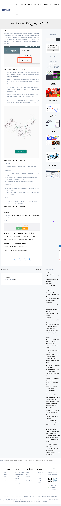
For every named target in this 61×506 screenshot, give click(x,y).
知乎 (27, 474)
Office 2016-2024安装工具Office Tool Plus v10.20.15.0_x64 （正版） (51, 393)
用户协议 (39, 480)
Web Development (19, 474)
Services (6, 474)
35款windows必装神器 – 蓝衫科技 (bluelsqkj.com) (15, 243)
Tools (5, 480)
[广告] (53, 157)
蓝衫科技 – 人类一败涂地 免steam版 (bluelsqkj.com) (15, 246)
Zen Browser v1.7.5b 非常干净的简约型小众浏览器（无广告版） (52, 412)
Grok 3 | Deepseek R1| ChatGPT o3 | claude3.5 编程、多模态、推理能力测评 (53, 431)
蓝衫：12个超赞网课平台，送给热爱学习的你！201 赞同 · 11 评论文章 (19, 236)
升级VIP (25, 228)
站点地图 (39, 478)
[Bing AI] (53, 140)
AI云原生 (51, 460)
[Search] (58, 39)
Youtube (27, 485)
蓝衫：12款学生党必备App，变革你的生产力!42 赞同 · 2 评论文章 (18, 239)
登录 (15, 279)
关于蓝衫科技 (40, 472)
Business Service (18, 484)
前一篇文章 (4, 269)
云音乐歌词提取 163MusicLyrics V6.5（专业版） (52, 305)
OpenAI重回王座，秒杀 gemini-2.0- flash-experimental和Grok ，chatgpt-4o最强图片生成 (53, 326)
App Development (18, 476)
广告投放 (39, 476)
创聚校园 (26, 460)
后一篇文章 (39, 269)
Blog (5, 476)
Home (5, 472)
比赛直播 (53, 84)
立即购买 (18, 228)
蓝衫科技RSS (29, 480)
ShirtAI (53, 131)
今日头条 (28, 478)
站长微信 (39, 474)
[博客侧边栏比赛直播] (53, 92)
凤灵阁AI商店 (53, 101)
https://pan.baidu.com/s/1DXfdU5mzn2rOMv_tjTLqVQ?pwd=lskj (25, 215)
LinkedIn (27, 482)
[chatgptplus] (53, 75)
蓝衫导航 (7, 460)
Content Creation (18, 482)
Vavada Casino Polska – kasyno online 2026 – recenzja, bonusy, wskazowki (53, 275)
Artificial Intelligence (19, 472)
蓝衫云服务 (52, 165)
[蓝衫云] (53, 173)
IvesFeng (20, 460)
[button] (25, 4)
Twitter (27, 484)
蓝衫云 (11, 460)
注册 (55, 64)
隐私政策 (39, 482)
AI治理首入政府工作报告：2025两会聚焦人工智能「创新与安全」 (52, 360)
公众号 (27, 472)
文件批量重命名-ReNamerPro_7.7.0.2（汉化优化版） (52, 320)
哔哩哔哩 (28, 476)
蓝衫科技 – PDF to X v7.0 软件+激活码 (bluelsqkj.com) (16, 250)
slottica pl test (49, 283)
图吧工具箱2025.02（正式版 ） (53, 330)
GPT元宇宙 (53, 116)
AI (4, 478)
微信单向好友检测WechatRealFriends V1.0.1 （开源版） (52, 345)
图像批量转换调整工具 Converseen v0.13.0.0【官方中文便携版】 (53, 335)
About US (6, 482)
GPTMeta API (45, 460)
